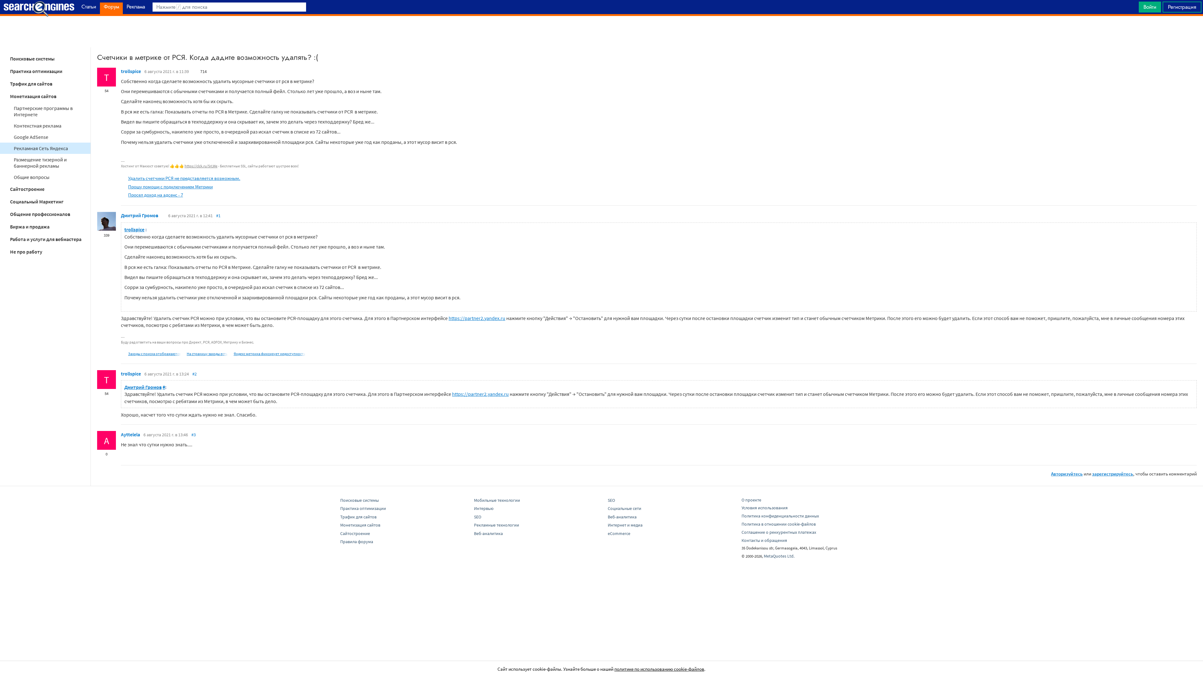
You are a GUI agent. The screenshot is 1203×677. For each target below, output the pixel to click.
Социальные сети (624, 508)
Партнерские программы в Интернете (43, 111)
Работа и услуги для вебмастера (45, 239)
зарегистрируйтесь (1112, 474)
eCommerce (619, 533)
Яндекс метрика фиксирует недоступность (269, 353)
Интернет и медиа (625, 525)
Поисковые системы (32, 58)
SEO (477, 517)
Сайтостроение (27, 189)
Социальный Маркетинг (37, 201)
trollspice (131, 71)
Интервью (483, 508)
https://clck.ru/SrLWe (201, 166)
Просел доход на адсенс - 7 (155, 195)
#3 (193, 435)
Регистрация (1182, 7)
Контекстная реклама (37, 126)
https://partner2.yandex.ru (477, 318)
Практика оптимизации (36, 71)
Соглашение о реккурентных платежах (779, 532)
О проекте (751, 500)
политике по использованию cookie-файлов (659, 669)
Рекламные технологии (496, 525)
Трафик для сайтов (31, 84)
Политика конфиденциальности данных (780, 516)
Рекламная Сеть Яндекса (41, 148)
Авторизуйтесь (1067, 474)
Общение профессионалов (40, 214)
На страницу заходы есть (207, 353)
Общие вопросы (31, 177)
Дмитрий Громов (139, 215)
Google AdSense (31, 137)
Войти (1149, 7)
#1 (218, 215)
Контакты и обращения (764, 540)
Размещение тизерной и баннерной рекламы (40, 162)
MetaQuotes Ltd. (779, 556)
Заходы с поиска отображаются (154, 353)
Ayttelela (130, 434)
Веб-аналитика (488, 533)
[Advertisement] (601, 31)
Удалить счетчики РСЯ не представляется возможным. (184, 178)
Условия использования (765, 508)
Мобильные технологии (497, 500)
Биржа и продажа (29, 226)
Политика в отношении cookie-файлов (779, 524)
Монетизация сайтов (33, 96)
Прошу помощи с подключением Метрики (170, 187)
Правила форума (356, 541)
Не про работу (26, 252)
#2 (194, 374)
